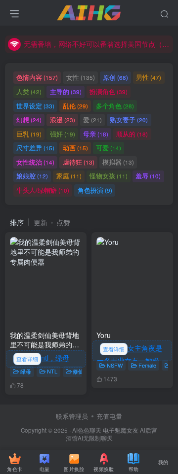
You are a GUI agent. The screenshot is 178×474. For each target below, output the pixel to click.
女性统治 (35, 162)
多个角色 (115, 105)
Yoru (103, 335)
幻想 (29, 119)
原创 (115, 77)
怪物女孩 (108, 175)
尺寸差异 (35, 147)
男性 (148, 77)
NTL (52, 371)
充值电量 (109, 416)
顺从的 (132, 133)
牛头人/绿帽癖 (42, 190)
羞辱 (148, 175)
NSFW (115, 365)
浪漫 (62, 119)
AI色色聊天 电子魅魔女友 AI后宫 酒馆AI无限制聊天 (112, 434)
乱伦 (75, 105)
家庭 (69, 175)
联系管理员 (72, 416)
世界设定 (35, 105)
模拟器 (118, 162)
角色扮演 (95, 190)
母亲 (95, 133)
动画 (75, 147)
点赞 (63, 222)
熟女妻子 (129, 119)
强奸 (62, 133)
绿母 (25, 371)
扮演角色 (108, 91)
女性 (80, 77)
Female (147, 365)
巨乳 (29, 133)
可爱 (108, 147)
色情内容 (37, 77)
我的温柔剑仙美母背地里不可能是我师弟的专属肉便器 (44, 344)
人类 (29, 91)
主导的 (66, 91)
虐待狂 (78, 162)
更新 (40, 222)
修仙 (78, 371)
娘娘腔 (32, 175)
